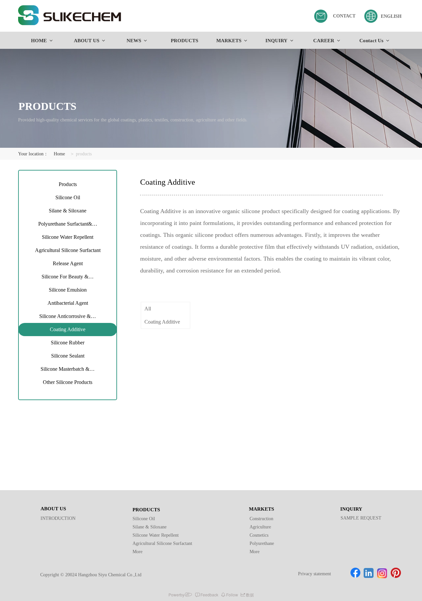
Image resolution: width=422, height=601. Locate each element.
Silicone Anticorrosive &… (67, 316)
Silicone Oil (67, 197)
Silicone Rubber (67, 342)
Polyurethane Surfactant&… (67, 224)
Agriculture (260, 526)
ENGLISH (391, 16)
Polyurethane (262, 543)
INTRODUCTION (58, 518)
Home (59, 153)
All (147, 308)
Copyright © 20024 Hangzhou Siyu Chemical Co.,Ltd (90, 574)
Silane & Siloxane (67, 210)
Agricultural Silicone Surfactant (68, 250)
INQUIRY (276, 40)
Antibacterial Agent (67, 303)
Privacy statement (314, 573)
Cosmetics (259, 535)
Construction (261, 518)
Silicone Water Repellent (67, 237)
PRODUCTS (184, 40)
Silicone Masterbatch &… (68, 369)
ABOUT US (86, 40)
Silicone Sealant (67, 356)
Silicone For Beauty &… (68, 276)
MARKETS (228, 40)
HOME (39, 40)
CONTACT (344, 16)
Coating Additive (67, 329)
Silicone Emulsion (68, 290)
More (137, 551)
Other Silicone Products (67, 382)
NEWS (134, 40)
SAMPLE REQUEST (361, 518)
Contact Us (371, 40)
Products (68, 184)
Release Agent (68, 263)
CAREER (323, 40)
